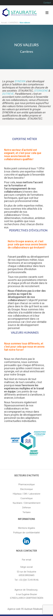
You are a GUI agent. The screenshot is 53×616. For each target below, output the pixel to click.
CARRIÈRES (13, 22)
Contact (47, 2)
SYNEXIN (19, 81)
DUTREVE (7, 93)
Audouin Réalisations (27, 609)
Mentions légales (26, 528)
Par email (26, 559)
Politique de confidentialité (26, 532)
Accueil (4, 22)
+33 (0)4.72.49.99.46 (28, 580)
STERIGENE (41, 90)
